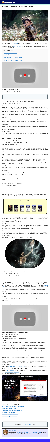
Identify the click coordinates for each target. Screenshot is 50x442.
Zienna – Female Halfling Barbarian (11, 54)
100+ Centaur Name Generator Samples (8, 412)
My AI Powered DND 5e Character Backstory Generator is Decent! (13, 406)
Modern (32, 2)
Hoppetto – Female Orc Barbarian (10, 53)
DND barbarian (15, 43)
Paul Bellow (12, 430)
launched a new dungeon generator (12, 372)
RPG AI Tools (28, 96)
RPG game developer (26, 432)
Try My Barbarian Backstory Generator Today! (13, 60)
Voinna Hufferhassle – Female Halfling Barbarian (13, 58)
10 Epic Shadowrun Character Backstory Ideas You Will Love (12, 410)
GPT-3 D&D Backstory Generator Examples (9, 408)
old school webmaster (36, 432)
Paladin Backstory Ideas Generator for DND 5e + (10, 414)
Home (22, 2)
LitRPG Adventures (10, 370)
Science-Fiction (38, 2)
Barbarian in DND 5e (17, 46)
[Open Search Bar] (47, 2)
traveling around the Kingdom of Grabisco (16, 366)
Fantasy (27, 2)
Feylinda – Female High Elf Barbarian (11, 55)
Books (44, 2)
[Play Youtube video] (25, 75)
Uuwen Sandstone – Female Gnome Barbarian (13, 57)
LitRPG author (18, 432)
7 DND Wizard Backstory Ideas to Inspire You (9, 416)
